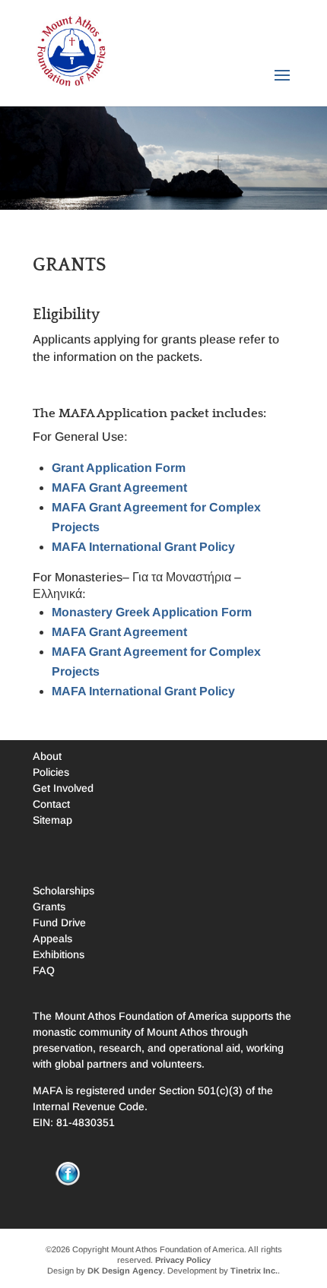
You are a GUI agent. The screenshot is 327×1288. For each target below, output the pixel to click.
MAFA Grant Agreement (119, 487)
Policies (51, 772)
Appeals (52, 938)
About (47, 756)
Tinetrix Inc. (254, 1270)
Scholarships (63, 891)
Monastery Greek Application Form (152, 612)
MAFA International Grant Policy (143, 546)
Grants (49, 906)
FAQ (44, 970)
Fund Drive (59, 922)
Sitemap (52, 820)
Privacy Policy (183, 1259)
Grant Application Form (119, 467)
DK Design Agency (125, 1270)
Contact (51, 804)
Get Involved (63, 788)
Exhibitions (58, 954)
